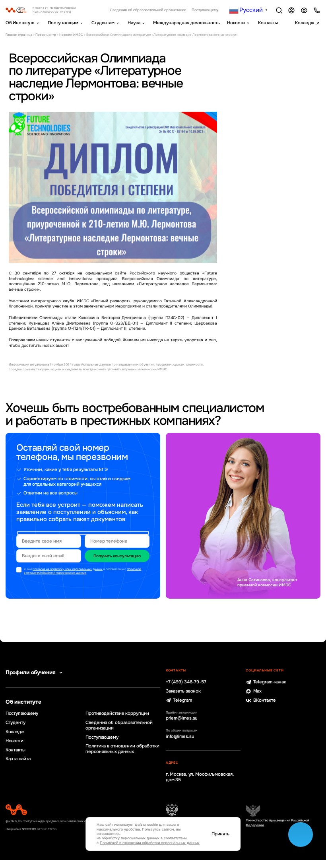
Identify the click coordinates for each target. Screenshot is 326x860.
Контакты (268, 22)
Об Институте (20, 22)
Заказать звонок (183, 691)
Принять (220, 834)
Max (257, 691)
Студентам (102, 22)
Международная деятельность (186, 22)
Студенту (15, 722)
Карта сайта (18, 758)
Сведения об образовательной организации (148, 10)
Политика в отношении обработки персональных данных (122, 748)
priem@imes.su (182, 718)
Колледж (304, 22)
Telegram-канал (269, 682)
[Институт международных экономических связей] (48, 10)
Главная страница (19, 35)
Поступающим (63, 22)
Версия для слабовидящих (304, 10)
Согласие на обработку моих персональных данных (68, 569)
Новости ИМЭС (71, 35)
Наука (134, 22)
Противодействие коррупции (117, 713)
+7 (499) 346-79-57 (186, 682)
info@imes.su (180, 736)
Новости (236, 22)
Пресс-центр (45, 35)
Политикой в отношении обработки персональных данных (82, 571)
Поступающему (205, 10)
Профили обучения (31, 672)
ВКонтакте (264, 700)
